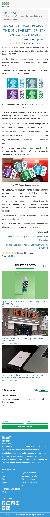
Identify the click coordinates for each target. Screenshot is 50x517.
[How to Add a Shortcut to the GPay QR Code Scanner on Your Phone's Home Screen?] (25, 359)
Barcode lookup (28, 486)
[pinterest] (17, 503)
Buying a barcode (29, 482)
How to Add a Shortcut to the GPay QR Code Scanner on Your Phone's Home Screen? (22, 376)
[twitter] (3, 508)
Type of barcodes (29, 473)
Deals (4, 482)
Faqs (4, 486)
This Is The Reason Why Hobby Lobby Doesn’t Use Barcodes (23, 339)
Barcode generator (29, 476)
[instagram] (13, 503)
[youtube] (8, 503)
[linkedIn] (8, 508)
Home (5, 13)
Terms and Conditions (11, 489)
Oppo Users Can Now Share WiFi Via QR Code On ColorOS (24, 302)
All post (45, 266)
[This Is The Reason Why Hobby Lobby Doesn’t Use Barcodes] (25, 322)
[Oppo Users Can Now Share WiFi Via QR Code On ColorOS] (25, 285)
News (13, 13)
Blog (4, 473)
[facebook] (3, 503)
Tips (3, 479)
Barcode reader (28, 479)
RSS (4, 492)
